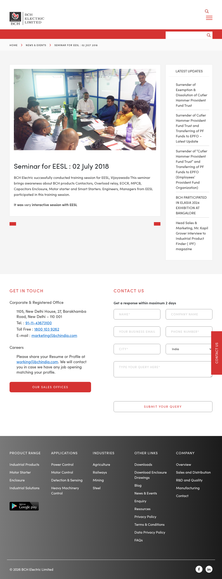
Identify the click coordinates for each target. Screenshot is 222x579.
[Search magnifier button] (207, 11)
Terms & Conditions (149, 524)
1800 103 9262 (46, 329)
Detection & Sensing (67, 480)
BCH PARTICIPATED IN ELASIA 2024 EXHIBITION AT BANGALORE (191, 205)
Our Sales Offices (50, 387)
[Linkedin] (209, 569)
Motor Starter (20, 472)
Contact (182, 495)
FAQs (138, 540)
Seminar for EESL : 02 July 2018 (76, 45)
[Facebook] (199, 569)
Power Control (62, 464)
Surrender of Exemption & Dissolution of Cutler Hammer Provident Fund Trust (191, 95)
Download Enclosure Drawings (150, 475)
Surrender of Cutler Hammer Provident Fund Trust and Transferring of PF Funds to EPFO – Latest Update (191, 128)
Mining (98, 480)
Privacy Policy (145, 516)
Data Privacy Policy (149, 532)
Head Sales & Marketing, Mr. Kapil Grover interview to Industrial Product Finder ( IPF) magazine (192, 235)
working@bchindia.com (37, 361)
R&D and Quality (189, 480)
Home (14, 45)
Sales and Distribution (193, 472)
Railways (100, 472)
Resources (142, 508)
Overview (183, 464)
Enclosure (17, 480)
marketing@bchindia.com (54, 335)
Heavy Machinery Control (65, 490)
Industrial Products (24, 464)
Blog (138, 485)
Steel (97, 488)
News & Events (145, 493)
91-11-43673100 (38, 322)
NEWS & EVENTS (36, 45)
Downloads (143, 464)
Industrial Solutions (24, 488)
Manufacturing (188, 488)
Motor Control (62, 472)
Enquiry (140, 501)
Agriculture (101, 464)
